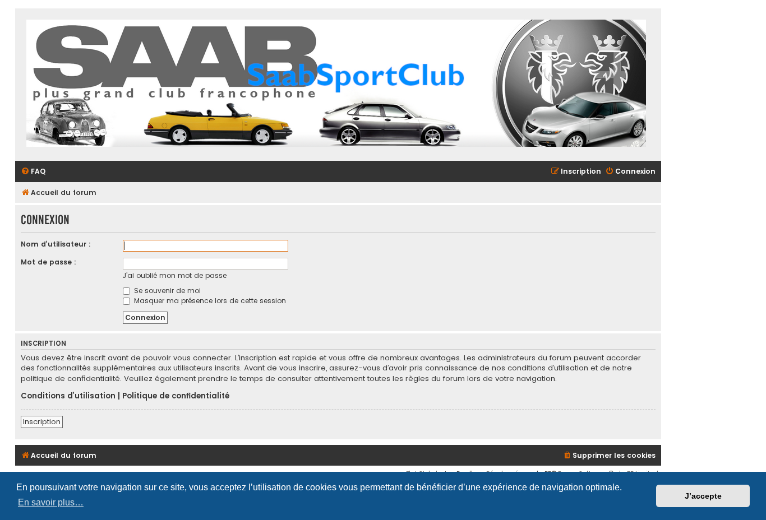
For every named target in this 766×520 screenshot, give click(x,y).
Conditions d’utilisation (68, 396)
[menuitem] (33, 171)
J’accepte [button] (703, 495)
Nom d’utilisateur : (56, 244)
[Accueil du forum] (336, 84)
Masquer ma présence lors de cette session (209, 300)
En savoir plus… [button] (51, 502)
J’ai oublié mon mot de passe (175, 275)
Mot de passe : (48, 262)
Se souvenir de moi (166, 290)
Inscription (42, 421)
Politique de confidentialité (175, 396)
